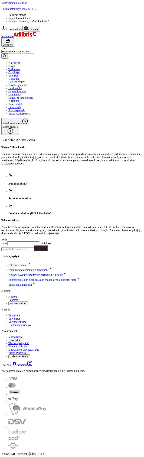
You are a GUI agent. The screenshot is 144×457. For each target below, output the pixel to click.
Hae (3, 48)
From (4, 243)
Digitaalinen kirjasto (19, 324)
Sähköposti (46, 246)
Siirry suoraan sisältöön (14, 2)
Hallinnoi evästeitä (19, 356)
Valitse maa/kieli (18, 303)
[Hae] (4, 56)
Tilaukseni (14, 315)
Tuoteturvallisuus (17, 346)
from (4, 239)
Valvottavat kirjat (17, 321)
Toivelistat (14, 318)
